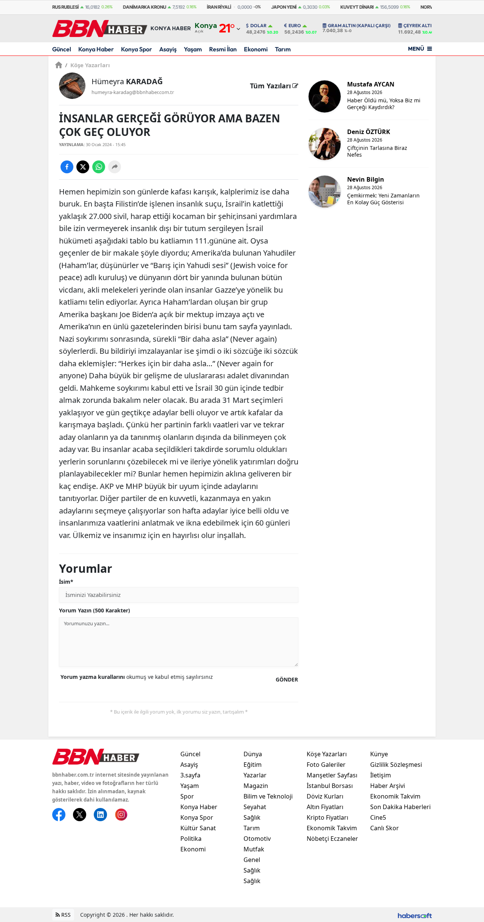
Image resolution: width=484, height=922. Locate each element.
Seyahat (255, 807)
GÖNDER (287, 679)
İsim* (66, 581)
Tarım (283, 49)
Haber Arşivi (387, 786)
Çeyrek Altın (419, 25)
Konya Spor (136, 49)
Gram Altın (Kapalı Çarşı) (359, 25)
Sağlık (252, 817)
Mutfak (254, 849)
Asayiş (168, 49)
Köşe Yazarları (87, 65)
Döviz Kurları (325, 796)
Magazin (256, 786)
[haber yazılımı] (415, 915)
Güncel (61, 49)
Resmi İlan (223, 49)
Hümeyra (127, 81)
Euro (295, 25)
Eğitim (253, 764)
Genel (252, 860)
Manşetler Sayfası (332, 775)
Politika (191, 838)
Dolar (258, 25)
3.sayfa (190, 775)
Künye (379, 754)
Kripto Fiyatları (327, 817)
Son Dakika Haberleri (400, 807)
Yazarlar (255, 775)
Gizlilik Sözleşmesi (396, 764)
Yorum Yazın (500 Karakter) (94, 610)
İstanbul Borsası (330, 786)
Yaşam (193, 49)
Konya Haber (96, 49)
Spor (187, 796)
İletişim (380, 775)
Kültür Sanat (198, 828)
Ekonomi (256, 49)
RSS (65, 914)
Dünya (253, 754)
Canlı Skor (384, 828)
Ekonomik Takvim (332, 828)
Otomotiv (257, 838)
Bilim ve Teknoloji (268, 796)
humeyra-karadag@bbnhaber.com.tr (133, 92)
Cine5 (378, 817)
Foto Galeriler (326, 764)
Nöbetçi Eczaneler (332, 838)
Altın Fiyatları (325, 807)
